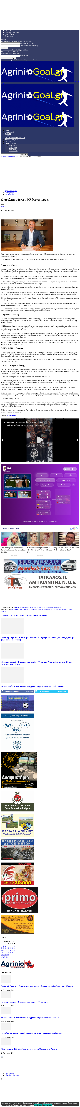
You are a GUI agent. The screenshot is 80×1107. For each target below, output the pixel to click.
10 (8, 948)
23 (6, 953)
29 (4, 955)
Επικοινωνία (9, 36)
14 (2, 950)
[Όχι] (53, 1105)
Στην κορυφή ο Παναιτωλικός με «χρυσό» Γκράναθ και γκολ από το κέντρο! (33, 686)
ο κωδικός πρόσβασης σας (29, 45)
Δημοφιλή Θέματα (12, 156)
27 (14, 953)
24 (8, 953)
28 (2, 955)
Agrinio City (13, 151)
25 (10, 953)
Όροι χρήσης (9, 30)
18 (10, 950)
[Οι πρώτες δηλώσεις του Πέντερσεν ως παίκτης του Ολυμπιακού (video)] (6, 1029)
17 (8, 950)
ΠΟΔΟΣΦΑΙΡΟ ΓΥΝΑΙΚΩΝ (15, 138)
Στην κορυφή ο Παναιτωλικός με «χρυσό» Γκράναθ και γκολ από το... (30, 1017)
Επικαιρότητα (9, 193)
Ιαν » (7, 957)
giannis (3, 206)
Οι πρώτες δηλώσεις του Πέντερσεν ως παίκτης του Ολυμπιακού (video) (31, 1033)
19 (12, 950)
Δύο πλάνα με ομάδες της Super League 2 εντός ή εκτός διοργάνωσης (38, 607)
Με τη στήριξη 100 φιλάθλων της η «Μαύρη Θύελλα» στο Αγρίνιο (29, 1049)
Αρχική (7, 130)
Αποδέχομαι (38, 1105)
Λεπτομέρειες (47, 1105)
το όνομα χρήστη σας (27, 43)
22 (4, 953)
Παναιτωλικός (9, 132)
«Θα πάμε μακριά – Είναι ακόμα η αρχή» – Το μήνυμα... (25, 1002)
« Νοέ (3, 957)
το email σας (24, 55)
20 (14, 950)
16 (6, 950)
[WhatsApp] (26, 213)
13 (14, 948)
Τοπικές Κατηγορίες (11, 140)
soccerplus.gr (11, 415)
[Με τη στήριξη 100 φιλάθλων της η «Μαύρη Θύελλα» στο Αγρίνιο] (6, 1045)
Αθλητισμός (13, 147)
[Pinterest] (19, 213)
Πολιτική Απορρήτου (12, 32)
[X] (11, 213)
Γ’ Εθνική (8, 136)
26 (12, 953)
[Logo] (37, 105)
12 (12, 948)
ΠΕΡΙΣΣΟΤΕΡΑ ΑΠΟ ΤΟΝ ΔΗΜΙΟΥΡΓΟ (31, 615)
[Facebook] (4, 213)
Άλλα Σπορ (13, 145)
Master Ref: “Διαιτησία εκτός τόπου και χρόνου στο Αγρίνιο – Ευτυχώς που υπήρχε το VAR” (42, 609)
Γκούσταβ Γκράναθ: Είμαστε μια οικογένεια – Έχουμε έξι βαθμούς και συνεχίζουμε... (37, 986)
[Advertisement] (40, 173)
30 (6, 955)
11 (10, 948)
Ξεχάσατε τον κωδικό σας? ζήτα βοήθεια (14, 50)
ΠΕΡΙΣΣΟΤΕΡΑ (10, 143)
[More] (34, 213)
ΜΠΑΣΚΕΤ (13, 149)
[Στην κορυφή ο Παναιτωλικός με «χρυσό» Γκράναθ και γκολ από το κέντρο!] (12, 682)
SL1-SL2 (8, 134)
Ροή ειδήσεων (9, 34)
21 (2, 953)
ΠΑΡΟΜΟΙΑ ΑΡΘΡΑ (8, 615)
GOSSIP (8, 141)
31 (8, 955)
